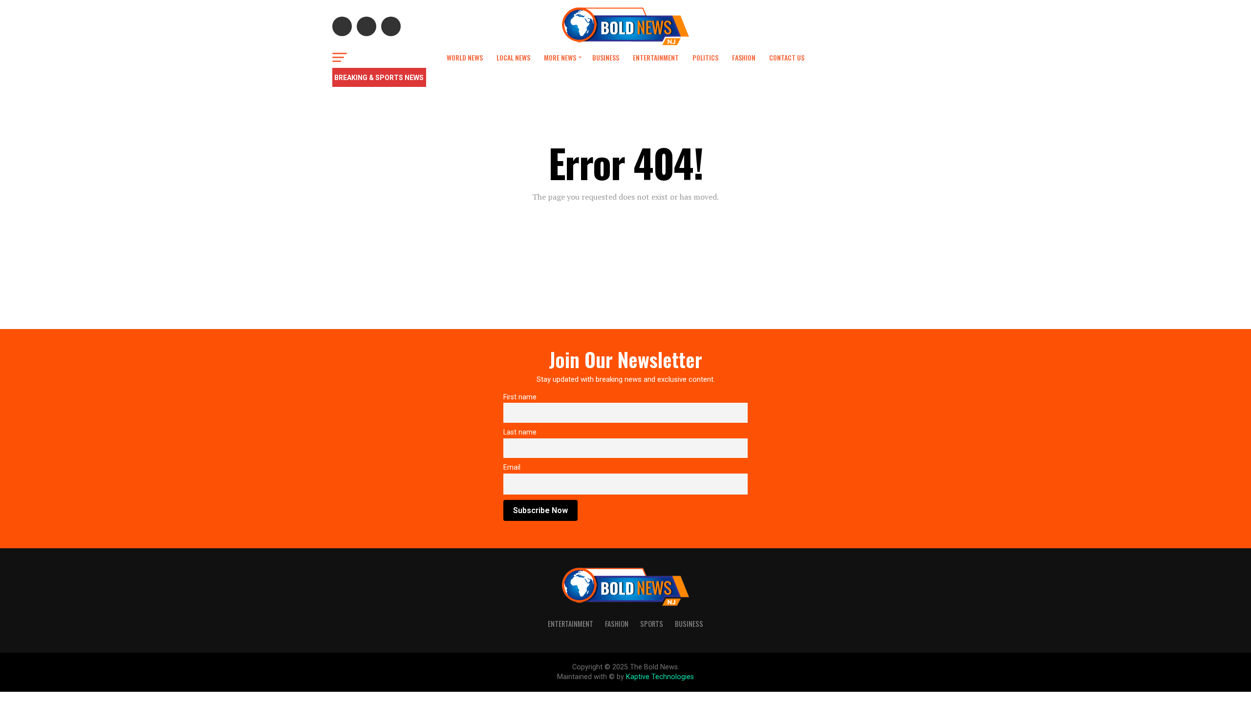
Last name (520, 432)
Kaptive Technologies (660, 677)
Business (605, 57)
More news (560, 57)
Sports (651, 624)
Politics (705, 57)
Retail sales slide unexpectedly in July (492, 78)
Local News (513, 57)
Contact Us (786, 57)
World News (465, 57)
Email (511, 467)
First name (520, 397)
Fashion (743, 57)
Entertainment (656, 57)
